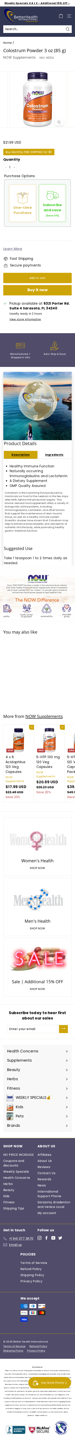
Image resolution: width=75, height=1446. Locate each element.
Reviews (44, 1167)
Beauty (8, 1190)
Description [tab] (21, 455)
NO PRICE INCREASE (18, 1155)
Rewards (44, 1179)
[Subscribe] (63, 1029)
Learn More (12, 249)
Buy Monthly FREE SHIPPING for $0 (29, 152)
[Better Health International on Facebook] (46, 1238)
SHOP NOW (37, 868)
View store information (25, 319)
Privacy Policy (31, 1281)
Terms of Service (33, 1263)
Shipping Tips (13, 1208)
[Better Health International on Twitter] (60, 1238)
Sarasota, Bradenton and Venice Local (54, 1204)
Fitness (8, 1202)
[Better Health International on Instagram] (40, 1238)
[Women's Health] (37, 838)
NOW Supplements (19, 57)
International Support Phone (49, 1193)
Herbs (8, 1184)
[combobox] (37, 29)
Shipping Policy (32, 1275)
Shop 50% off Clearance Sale (37, 3)
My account (47, 1213)
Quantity (11, 159)
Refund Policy (31, 1269)
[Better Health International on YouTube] (53, 1238)
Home (7, 43)
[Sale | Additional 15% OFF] (37, 959)
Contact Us (46, 1173)
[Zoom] (58, 122)
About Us (45, 1161)
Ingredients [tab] (54, 455)
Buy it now (38, 290)
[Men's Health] (37, 898)
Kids (6, 1196)
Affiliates (44, 1155)
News (42, 1185)
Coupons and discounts (13, 1163)
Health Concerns (16, 1178)
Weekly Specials (16, 1171)
